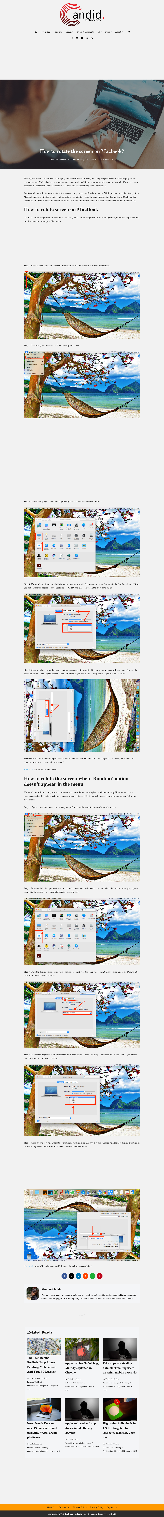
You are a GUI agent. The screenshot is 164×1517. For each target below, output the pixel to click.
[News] (92, 38)
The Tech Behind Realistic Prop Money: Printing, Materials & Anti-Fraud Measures (42, 1364)
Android (106, 1383)
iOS (74, 1383)
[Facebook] (72, 38)
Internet (30, 1382)
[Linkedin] (87, 38)
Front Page (46, 31)
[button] (101, 31)
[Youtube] (82, 38)
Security (69, 31)
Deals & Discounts (85, 31)
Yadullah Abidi (74, 1379)
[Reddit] (85, 1276)
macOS (38, 1447)
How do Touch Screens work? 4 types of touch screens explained (63, 1266)
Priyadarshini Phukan (38, 1378)
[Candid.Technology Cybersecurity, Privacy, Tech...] (82, 14)
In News (58, 31)
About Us (51, 1507)
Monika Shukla (59, 159)
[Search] (129, 32)
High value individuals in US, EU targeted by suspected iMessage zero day (119, 1430)
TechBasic (38, 1382)
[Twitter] (77, 38)
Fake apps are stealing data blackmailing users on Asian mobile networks (120, 1368)
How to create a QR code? (45, 769)
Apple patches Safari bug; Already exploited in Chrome (82, 1368)
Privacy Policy (97, 1507)
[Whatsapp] (92, 1276)
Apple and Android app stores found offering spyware (80, 1428)
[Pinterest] (99, 1276)
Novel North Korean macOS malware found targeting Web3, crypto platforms (42, 1430)
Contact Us (64, 1507)
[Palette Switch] (36, 32)
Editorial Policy (80, 1507)
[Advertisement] (82, 60)
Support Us (112, 1507)
